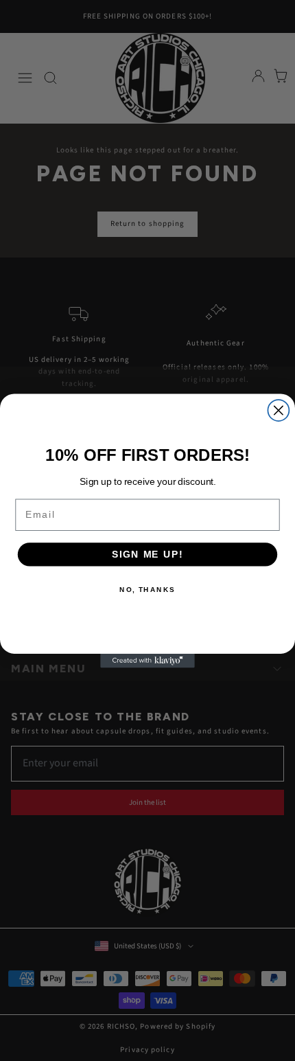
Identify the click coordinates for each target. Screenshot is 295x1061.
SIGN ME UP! (147, 554)
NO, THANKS (147, 589)
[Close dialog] (278, 410)
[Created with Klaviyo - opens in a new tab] (147, 660)
